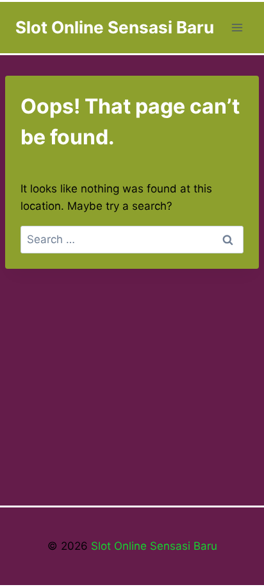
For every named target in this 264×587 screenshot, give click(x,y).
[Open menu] (237, 27)
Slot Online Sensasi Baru (152, 546)
